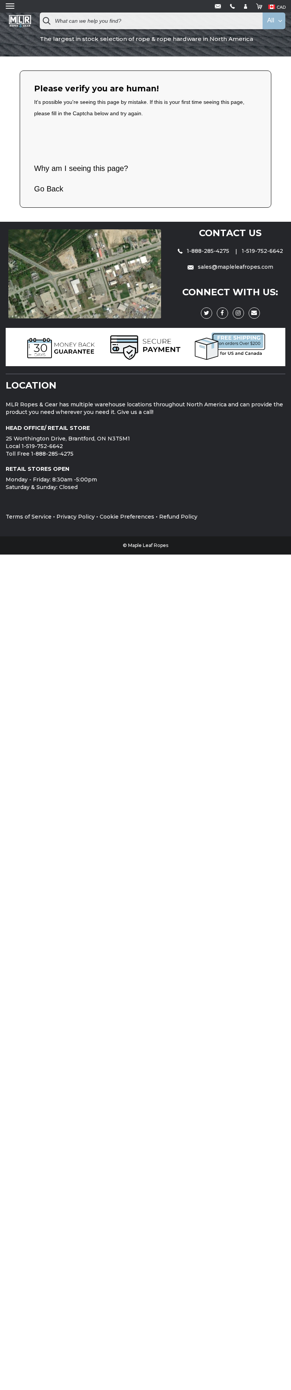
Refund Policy (178, 516)
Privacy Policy (75, 516)
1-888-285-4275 (208, 251)
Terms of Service (29, 516)
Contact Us (230, 232)
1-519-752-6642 (262, 251)
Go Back (48, 189)
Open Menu (10, 6)
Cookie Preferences (127, 516)
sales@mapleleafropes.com (234, 266)
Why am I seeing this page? (81, 168)
